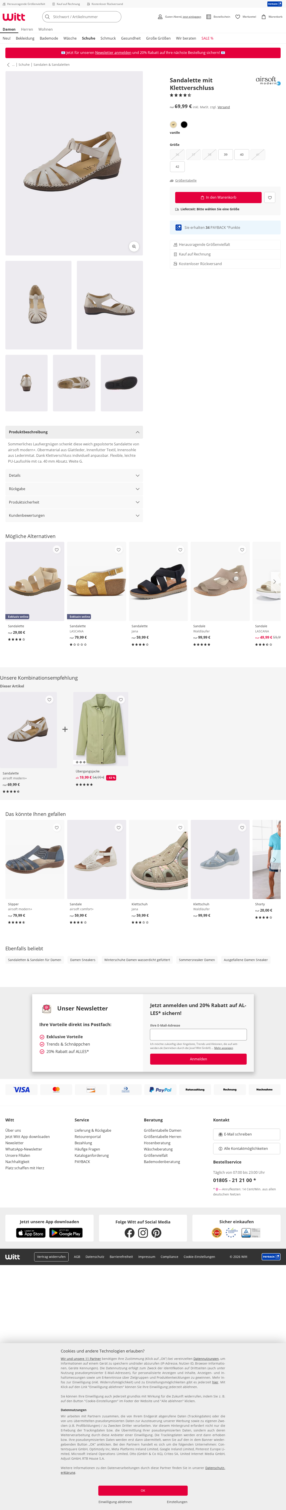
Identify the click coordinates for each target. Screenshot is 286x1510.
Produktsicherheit (24, 502)
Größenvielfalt (156, 1155)
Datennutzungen (206, 1359)
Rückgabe (17, 488)
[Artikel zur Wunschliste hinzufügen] (269, 197)
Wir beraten (186, 38)
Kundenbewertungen (27, 515)
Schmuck (108, 38)
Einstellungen (177, 1502)
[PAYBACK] (274, 4)
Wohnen (45, 29)
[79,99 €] (34, 859)
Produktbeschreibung (28, 432)
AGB (77, 1257)
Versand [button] (224, 107)
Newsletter (14, 1142)
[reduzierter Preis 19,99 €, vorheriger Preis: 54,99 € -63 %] (100, 729)
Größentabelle (186, 180)
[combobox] (91, 16)
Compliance (169, 1257)
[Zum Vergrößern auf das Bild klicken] (134, 246)
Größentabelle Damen (162, 1130)
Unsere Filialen (17, 1155)
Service (82, 1120)
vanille (175, 132)
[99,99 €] (220, 581)
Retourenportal (88, 1136)
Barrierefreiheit (121, 1257)
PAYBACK (82, 1161)
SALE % (207, 38)
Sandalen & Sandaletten (52, 64)
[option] (173, 124)
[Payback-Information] (271, 1256)
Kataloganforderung (92, 1155)
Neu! (7, 38)
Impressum (146, 1257)
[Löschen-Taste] (116, 17)
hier (215, 1382)
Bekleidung (25, 38)
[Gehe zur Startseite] (14, 17)
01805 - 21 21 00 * (234, 1180)
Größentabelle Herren (162, 1136)
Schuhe (88, 38)
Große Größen (158, 38)
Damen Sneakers (82, 960)
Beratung (153, 1120)
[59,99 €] (158, 581)
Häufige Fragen (87, 1149)
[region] (143, 1426)
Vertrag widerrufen (51, 1257)
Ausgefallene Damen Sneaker (246, 960)
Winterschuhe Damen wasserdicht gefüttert (137, 960)
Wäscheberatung (158, 1149)
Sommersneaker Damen (197, 960)
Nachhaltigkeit (17, 1161)
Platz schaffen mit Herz (24, 1167)
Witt (9, 1120)
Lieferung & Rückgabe (93, 1130)
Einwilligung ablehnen (115, 1502)
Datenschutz (95, 1257)
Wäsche (70, 38)
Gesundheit (131, 38)
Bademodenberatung (162, 1161)
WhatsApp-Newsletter (23, 1149)
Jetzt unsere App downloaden (49, 1221)
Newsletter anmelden (113, 52)
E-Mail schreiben (235, 1135)
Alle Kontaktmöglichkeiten (246, 1148)
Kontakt (221, 1120)
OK (143, 1490)
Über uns (13, 1130)
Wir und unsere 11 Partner (81, 1359)
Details (15, 475)
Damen (9, 29)
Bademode (49, 38)
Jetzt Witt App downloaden (27, 1136)
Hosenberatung (157, 1142)
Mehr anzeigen (223, 1048)
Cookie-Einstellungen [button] (199, 1257)
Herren (27, 29)
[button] (7, 65)
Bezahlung (83, 1142)
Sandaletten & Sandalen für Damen (34, 960)
